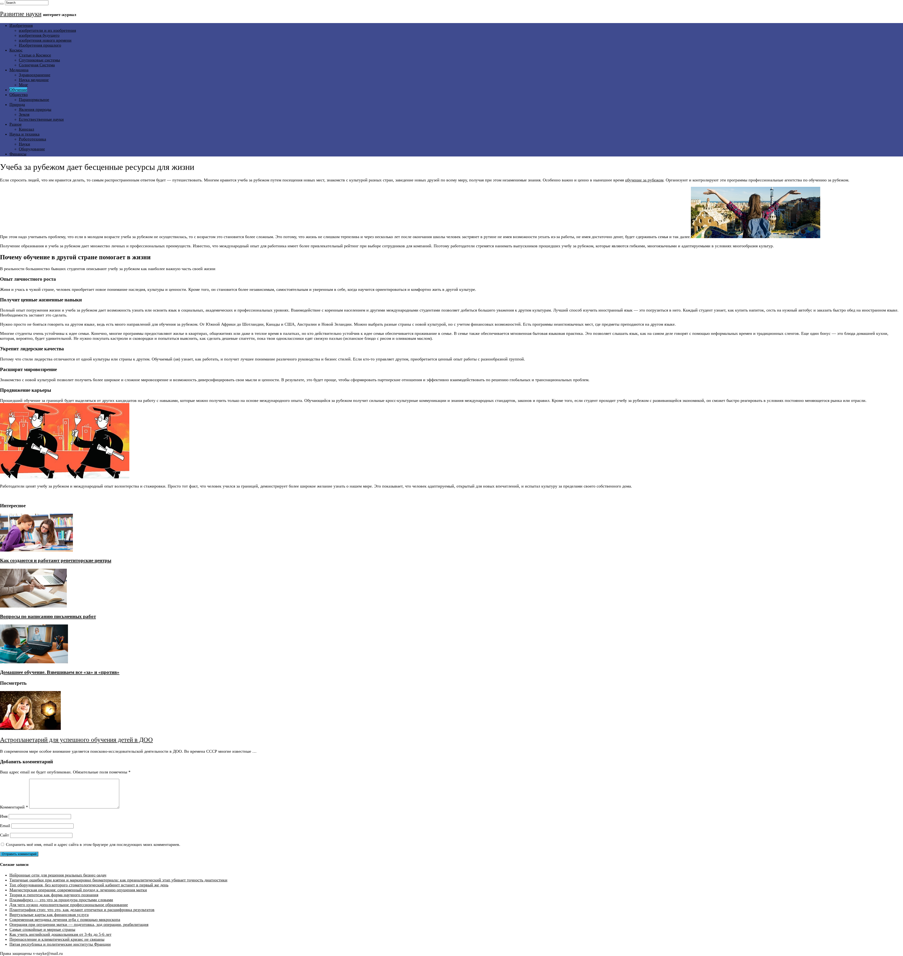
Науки (24, 144)
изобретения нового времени (45, 40)
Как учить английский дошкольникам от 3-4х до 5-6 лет (60, 934)
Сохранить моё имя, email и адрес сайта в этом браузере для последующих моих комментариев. (93, 844)
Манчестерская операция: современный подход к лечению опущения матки (78, 890)
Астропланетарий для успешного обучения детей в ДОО (76, 739)
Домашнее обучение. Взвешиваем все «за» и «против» (59, 672)
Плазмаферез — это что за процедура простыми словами (61, 899)
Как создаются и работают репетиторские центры (55, 560)
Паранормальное (34, 99)
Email (5, 825)
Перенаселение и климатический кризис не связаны (56, 939)
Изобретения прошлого (40, 45)
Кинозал (26, 129)
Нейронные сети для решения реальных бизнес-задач (57, 875)
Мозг (23, 84)
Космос (16, 50)
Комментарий (14, 807)
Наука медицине (34, 79)
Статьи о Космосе (35, 55)
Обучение (18, 89)
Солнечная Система (37, 65)
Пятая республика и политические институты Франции (60, 944)
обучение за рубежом (644, 180)
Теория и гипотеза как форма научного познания (53, 894)
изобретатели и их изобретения (47, 30)
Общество (18, 94)
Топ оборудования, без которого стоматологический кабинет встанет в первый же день (88, 885)
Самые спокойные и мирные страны (42, 929)
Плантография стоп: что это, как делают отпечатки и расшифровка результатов (81, 909)
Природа (17, 104)
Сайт (4, 835)
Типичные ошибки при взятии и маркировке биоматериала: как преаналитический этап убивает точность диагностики (118, 880)
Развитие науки (20, 13)
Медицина (18, 70)
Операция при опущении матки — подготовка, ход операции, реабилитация (78, 924)
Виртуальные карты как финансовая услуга (49, 914)
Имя (4, 816)
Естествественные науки (41, 119)
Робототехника (32, 139)
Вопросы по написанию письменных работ (48, 616)
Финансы (17, 154)
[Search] (2, 3)
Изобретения (21, 25)
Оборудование (32, 149)
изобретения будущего (39, 35)
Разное (15, 124)
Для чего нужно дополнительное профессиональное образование (68, 904)
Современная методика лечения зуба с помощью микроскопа (64, 919)
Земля (24, 114)
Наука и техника (24, 134)
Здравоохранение (34, 74)
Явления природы (35, 109)
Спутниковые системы (39, 60)
